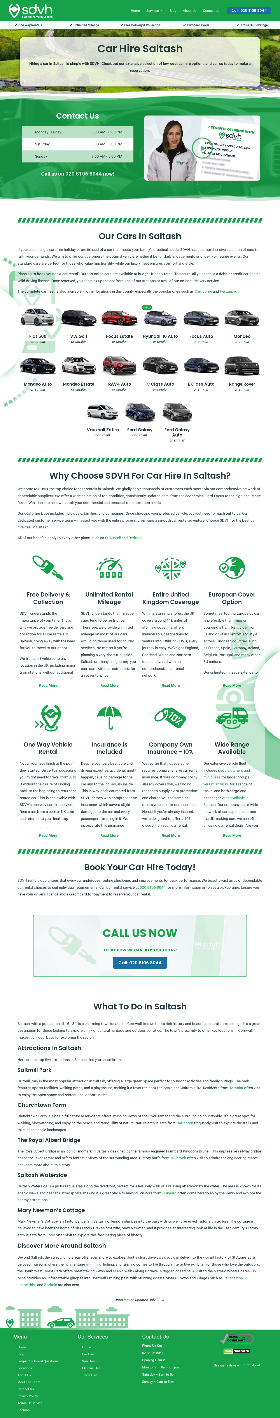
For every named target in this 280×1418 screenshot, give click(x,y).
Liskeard (169, 1193)
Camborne (203, 291)
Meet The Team (29, 1382)
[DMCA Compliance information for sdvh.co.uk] (237, 1338)
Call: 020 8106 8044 (140, 963)
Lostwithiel (27, 1285)
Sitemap (24, 1410)
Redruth (135, 538)
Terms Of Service (30, 1403)
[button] (249, 10)
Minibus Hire (91, 1368)
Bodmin (50, 1285)
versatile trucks (216, 784)
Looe (51, 1235)
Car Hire (88, 1354)
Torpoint (236, 1088)
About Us (189, 11)
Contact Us (211, 11)
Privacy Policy (28, 1396)
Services (152, 11)
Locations (25, 1368)
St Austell (113, 538)
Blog (173, 11)
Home (135, 11)
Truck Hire (89, 1375)
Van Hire (88, 1361)
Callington (185, 1123)
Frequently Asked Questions (38, 1361)
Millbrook (178, 1158)
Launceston (233, 1278)
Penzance (228, 291)
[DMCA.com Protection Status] (237, 1351)
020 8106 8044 (83, 174)
